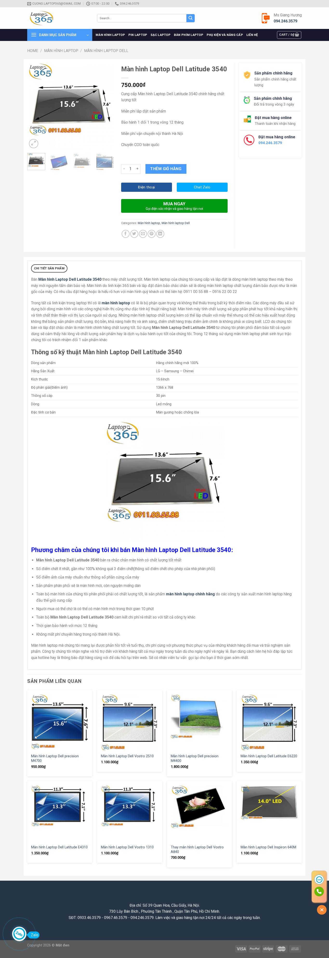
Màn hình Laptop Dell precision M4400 (194, 758)
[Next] (106, 106)
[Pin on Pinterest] (152, 234)
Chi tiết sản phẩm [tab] (49, 268)
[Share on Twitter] (134, 234)
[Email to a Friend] (143, 234)
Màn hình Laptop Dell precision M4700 (55, 758)
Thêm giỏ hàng (165, 168)
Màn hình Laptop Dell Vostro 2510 (127, 756)
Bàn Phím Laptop (188, 35)
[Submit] (190, 18)
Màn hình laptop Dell (106, 50)
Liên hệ (252, 35)
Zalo (34, 935)
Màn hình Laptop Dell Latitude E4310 (59, 847)
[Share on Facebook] (126, 234)
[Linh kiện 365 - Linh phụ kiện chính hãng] (58, 18)
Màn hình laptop (110, 35)
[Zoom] (33, 143)
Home (32, 50)
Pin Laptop (137, 35)
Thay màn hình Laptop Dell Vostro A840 (197, 849)
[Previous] (35, 106)
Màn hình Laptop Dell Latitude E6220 (269, 756)
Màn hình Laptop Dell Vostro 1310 (127, 847)
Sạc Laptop (161, 35)
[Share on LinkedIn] (160, 234)
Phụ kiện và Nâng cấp (225, 35)
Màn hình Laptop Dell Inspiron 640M (268, 847)
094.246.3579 (285, 21)
